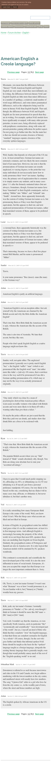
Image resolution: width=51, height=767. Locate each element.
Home (3, 32)
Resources (19, 26)
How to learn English (19, 23)
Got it (15, 7)
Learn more (6, 7)
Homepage (6, 23)
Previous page (13, 72)
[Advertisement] (22, 45)
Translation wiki (31, 26)
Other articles (34, 23)
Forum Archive (14, 32)
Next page (39, 72)
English (25, 32)
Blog (40, 26)
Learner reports (7, 26)
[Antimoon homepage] (12, 16)
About (46, 26)
